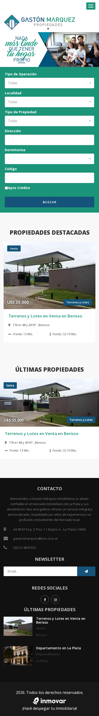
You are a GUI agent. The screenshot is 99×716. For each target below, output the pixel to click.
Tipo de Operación (21, 74)
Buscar (49, 202)
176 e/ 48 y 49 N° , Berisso (31, 325)
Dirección (13, 131)
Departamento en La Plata (58, 648)
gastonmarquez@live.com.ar (35, 538)
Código (11, 169)
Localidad (13, 93)
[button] (49, 83)
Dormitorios (15, 150)
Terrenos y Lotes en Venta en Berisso (45, 316)
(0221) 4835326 (24, 547)
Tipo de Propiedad (20, 112)
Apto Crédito (19, 187)
